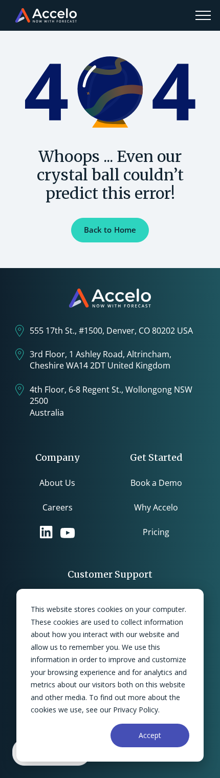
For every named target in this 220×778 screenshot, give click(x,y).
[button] (203, 15)
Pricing (156, 532)
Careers (57, 507)
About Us (57, 482)
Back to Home (110, 229)
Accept (150, 735)
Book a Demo (156, 482)
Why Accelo (156, 507)
